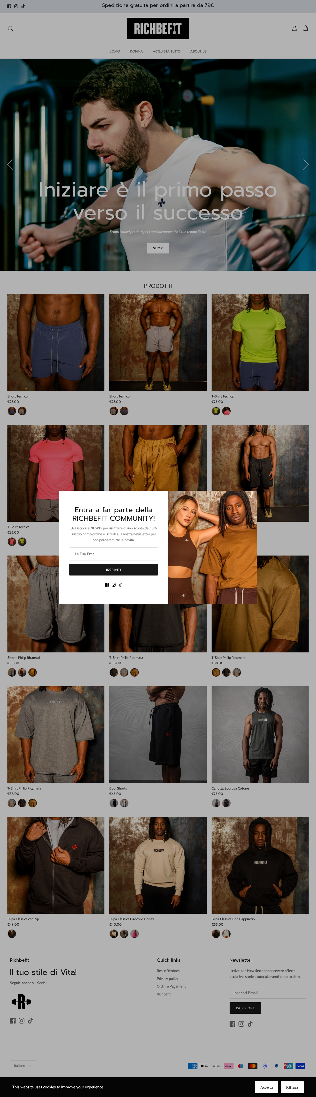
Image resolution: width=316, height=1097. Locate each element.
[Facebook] (107, 585)
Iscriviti (113, 570)
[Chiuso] (250, 496)
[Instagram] (114, 585)
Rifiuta (292, 1087)
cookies (49, 1087)
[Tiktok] (120, 585)
